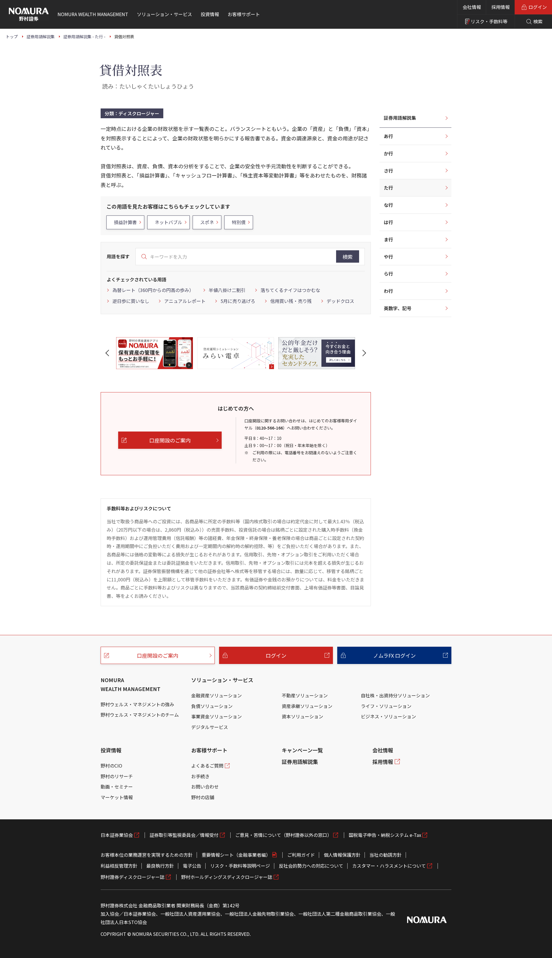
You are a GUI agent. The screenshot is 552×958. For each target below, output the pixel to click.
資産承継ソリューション (307, 706)
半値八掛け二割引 (227, 290)
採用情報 (500, 6)
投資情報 (111, 750)
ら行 (388, 273)
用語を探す (118, 256)
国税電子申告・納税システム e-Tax (385, 834)
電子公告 (192, 865)
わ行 (388, 290)
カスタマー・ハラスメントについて (389, 865)
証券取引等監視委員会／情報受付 (184, 834)
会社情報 (472, 6)
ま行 (388, 239)
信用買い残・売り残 (291, 300)
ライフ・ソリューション (386, 706)
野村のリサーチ (117, 776)
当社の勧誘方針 (385, 854)
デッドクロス (340, 300)
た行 (388, 187)
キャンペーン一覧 (302, 750)
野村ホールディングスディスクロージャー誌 (226, 876)
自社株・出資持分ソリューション (395, 695)
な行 (388, 204)
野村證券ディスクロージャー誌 (132, 876)
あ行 (388, 136)
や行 (388, 256)
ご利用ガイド (301, 854)
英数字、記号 (397, 308)
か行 (388, 153)
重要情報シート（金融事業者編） (236, 854)
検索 (347, 256)
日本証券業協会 (117, 834)
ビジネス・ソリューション (388, 716)
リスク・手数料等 (489, 21)
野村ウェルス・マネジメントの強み (137, 704)
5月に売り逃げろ (238, 300)
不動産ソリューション (305, 695)
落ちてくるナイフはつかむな (290, 290)
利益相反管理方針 (119, 865)
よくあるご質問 (207, 765)
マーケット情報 (117, 797)
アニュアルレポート (185, 300)
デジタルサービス (209, 727)
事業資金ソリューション (216, 716)
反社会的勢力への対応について (311, 865)
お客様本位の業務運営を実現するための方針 (147, 854)
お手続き (200, 776)
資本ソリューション (302, 716)
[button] (108, 353)
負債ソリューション (212, 706)
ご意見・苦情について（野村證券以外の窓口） (283, 834)
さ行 (388, 170)
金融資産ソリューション (216, 695)
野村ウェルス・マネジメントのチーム (140, 714)
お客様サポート (209, 750)
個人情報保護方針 (342, 854)
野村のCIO (111, 765)
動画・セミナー (117, 786)
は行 (388, 222)
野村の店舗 (202, 797)
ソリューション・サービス (222, 680)
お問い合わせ (205, 786)
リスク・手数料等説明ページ (240, 865)
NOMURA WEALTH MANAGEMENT (130, 684)
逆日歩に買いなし (130, 300)
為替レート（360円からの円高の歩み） (153, 290)
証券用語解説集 (400, 117)
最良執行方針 (160, 865)
